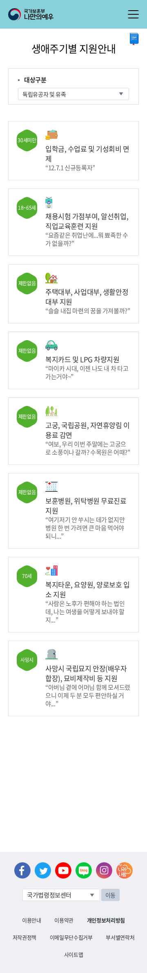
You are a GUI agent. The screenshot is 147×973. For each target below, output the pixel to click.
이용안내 (31, 920)
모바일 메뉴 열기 (133, 14)
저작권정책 (24, 937)
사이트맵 (73, 954)
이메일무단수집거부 (71, 937)
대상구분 (35, 79)
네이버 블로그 (84, 870)
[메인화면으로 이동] (30, 13)
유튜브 (63, 870)
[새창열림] (134, 39)
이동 (110, 895)
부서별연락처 (120, 937)
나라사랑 (124, 870)
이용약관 (64, 920)
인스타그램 (104, 870)
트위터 (43, 870)
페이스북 (22, 870)
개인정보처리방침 (106, 920)
